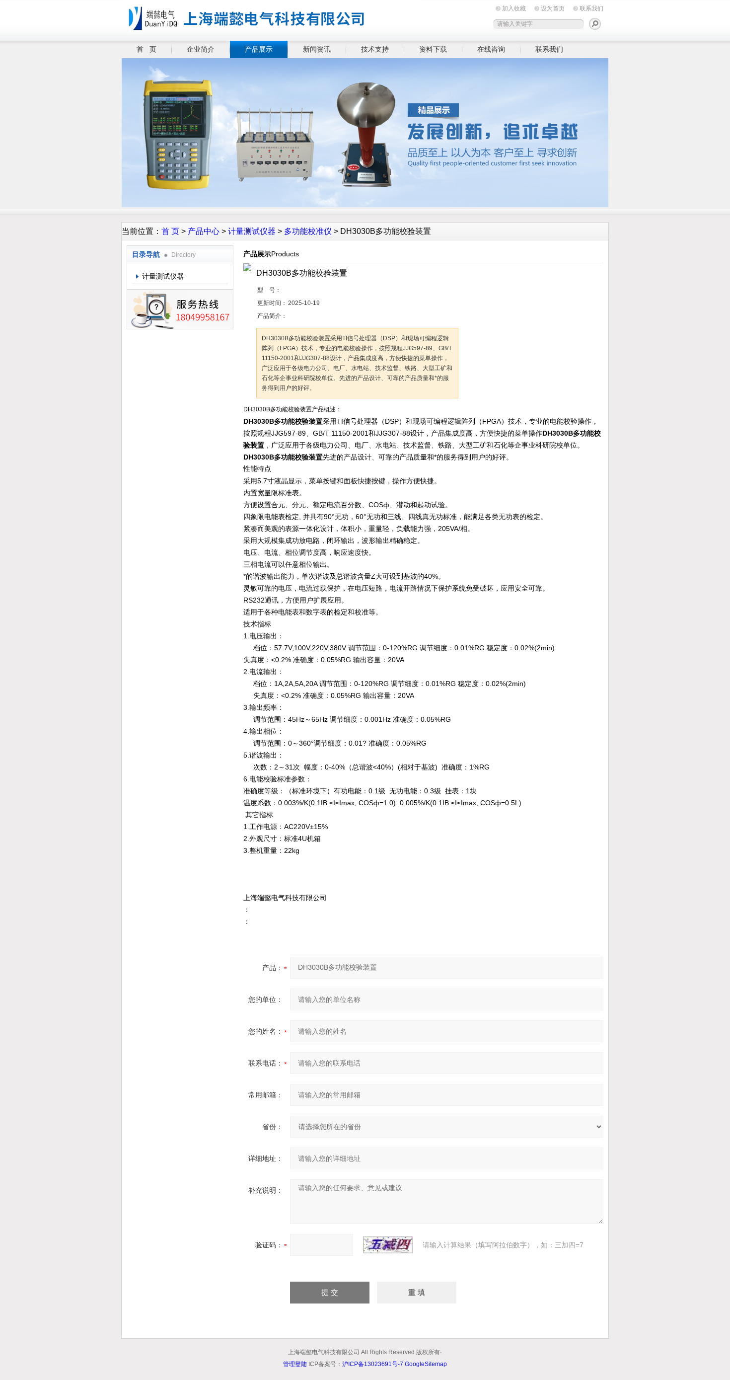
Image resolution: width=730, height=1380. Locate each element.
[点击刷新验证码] (388, 1244)
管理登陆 (295, 1364)
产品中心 (203, 231)
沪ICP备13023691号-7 (372, 1364)
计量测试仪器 (252, 231)
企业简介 (201, 49)
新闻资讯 (317, 49)
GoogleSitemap (426, 1364)
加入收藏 (514, 8)
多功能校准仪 (308, 231)
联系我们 (591, 8)
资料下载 (433, 49)
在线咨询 (491, 49)
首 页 (146, 49)
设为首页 (553, 8)
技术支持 (375, 49)
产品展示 (259, 49)
